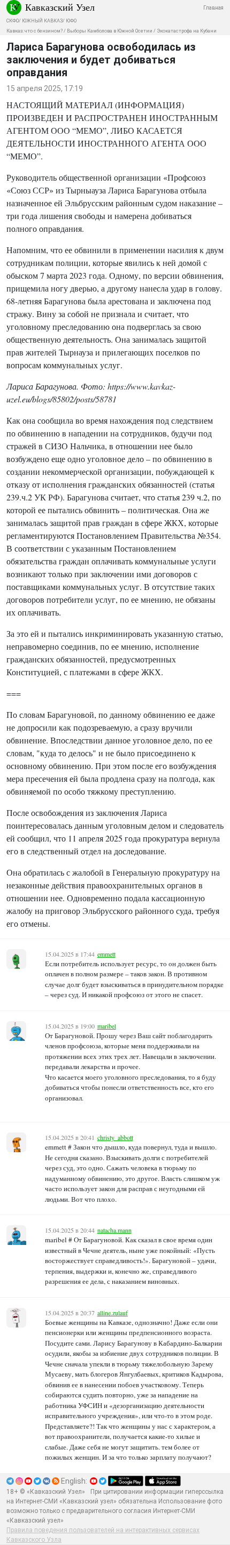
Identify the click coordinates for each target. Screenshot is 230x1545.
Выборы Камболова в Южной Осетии (109, 31)
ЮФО (71, 20)
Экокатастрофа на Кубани (187, 31)
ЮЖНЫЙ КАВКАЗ (42, 20)
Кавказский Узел (60, 7)
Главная (213, 8)
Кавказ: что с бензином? (34, 31)
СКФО (12, 20)
